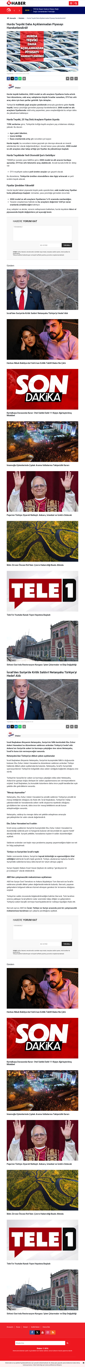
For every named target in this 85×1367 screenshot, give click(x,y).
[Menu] (71, 3)
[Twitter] (12, 78)
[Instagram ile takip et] (47, 1332)
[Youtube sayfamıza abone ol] (42, 1332)
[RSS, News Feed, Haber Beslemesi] (52, 1332)
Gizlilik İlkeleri (35, 1327)
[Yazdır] (24, 78)
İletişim (25, 1327)
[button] (67, 78)
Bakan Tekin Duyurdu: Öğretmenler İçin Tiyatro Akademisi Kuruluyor (47, 10)
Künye (18, 1327)
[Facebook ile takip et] (32, 1332)
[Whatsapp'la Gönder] (20, 78)
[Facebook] (8, 78)
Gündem (21, 18)
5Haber (18, 88)
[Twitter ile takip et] (37, 1332)
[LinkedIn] (16, 78)
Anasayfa (12, 18)
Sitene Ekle (46, 1327)
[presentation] (14, 10)
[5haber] (16, 3)
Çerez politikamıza (50, 1365)
